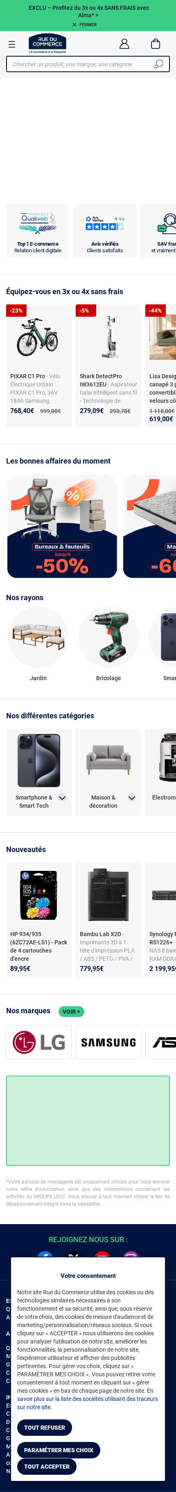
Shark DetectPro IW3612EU (101, 380)
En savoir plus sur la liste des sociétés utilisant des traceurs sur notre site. (87, 1398)
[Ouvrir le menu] (12, 44)
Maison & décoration (103, 801)
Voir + (71, 1011)
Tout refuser (44, 1427)
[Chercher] (159, 64)
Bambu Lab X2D (101, 934)
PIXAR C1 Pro (28, 376)
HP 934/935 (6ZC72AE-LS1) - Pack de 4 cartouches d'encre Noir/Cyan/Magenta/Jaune (38, 954)
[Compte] (124, 43)
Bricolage (108, 678)
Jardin (38, 678)
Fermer (88, 24)
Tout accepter (47, 1466)
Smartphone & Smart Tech (34, 801)
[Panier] (155, 43)
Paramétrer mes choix (58, 1450)
